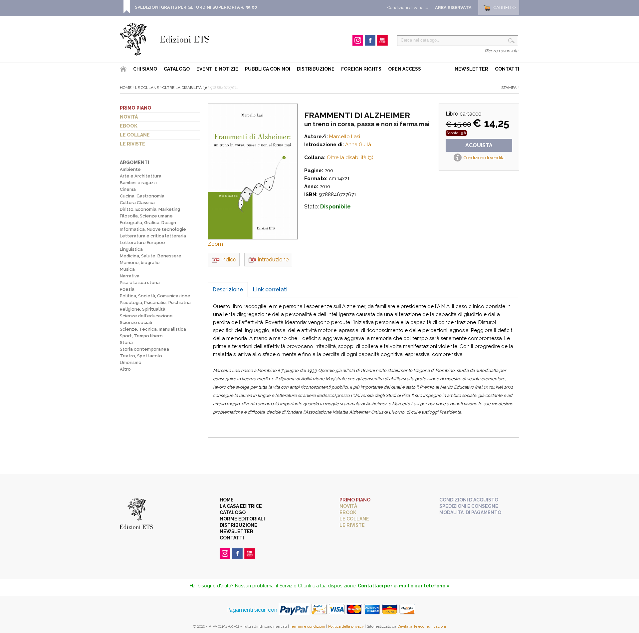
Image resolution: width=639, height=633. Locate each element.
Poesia (127, 289)
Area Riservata (453, 7)
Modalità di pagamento (470, 512)
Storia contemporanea (144, 349)
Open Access (404, 69)
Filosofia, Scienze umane (146, 215)
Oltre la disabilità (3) (184, 87)
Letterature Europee (142, 242)
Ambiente (130, 169)
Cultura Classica (137, 202)
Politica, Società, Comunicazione (155, 295)
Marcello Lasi (344, 137)
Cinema (128, 189)
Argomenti (134, 162)
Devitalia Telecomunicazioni (421, 626)
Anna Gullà (358, 145)
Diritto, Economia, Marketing (150, 209)
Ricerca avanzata (501, 50)
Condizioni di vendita (407, 7)
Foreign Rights (361, 69)
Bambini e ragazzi (138, 182)
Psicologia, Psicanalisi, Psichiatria (155, 302)
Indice (228, 259)
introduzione (273, 259)
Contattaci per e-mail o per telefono (401, 585)
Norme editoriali (242, 518)
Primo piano (135, 108)
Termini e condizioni (307, 626)
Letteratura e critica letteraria (153, 235)
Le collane (135, 135)
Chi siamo (145, 69)
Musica (127, 269)
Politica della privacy (346, 626)
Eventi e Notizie (217, 69)
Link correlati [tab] (270, 289)
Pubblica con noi (267, 69)
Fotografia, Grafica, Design (148, 222)
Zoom (215, 244)
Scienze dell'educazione (146, 315)
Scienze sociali (136, 322)
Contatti (507, 69)
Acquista (479, 145)
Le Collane (147, 87)
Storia (126, 342)
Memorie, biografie (140, 262)
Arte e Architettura (140, 175)
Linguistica (131, 249)
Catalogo (177, 69)
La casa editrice (241, 506)
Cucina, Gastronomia (142, 195)
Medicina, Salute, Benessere (150, 255)
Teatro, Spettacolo (141, 355)
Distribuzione (315, 69)
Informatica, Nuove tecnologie (153, 229)
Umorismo (130, 362)
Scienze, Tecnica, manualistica (153, 329)
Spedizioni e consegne (468, 506)
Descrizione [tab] (228, 289)
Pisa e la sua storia (140, 282)
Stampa (509, 87)
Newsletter (471, 69)
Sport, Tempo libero (141, 335)
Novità (129, 117)
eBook (128, 126)
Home (125, 87)
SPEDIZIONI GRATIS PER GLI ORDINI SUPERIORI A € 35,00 (196, 7)
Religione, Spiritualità (142, 309)
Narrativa (129, 275)
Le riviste (132, 144)
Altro (125, 369)
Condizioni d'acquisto (468, 499)
